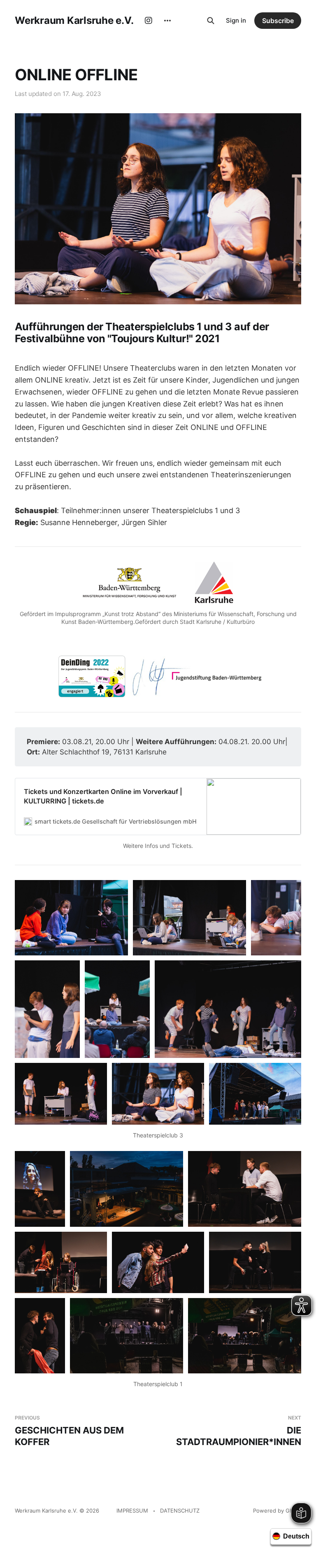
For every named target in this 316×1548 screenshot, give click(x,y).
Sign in (236, 20)
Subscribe (278, 20)
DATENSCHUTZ (180, 1510)
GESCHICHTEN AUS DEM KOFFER (69, 1431)
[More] (167, 20)
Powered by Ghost (277, 1510)
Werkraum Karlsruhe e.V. (74, 21)
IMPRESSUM (132, 1510)
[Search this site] (210, 20)
